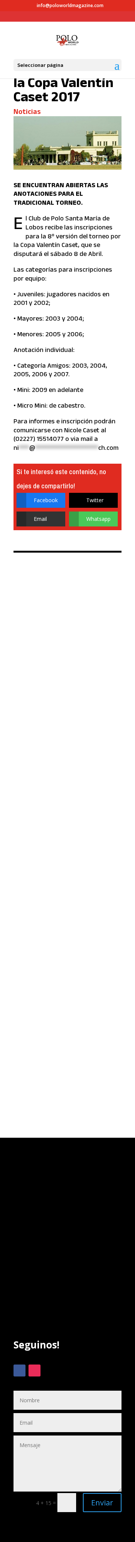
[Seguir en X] (50, 1370)
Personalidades (64, 641)
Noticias (27, 111)
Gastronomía (82, 776)
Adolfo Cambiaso (42, 776)
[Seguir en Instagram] (34, 1370)
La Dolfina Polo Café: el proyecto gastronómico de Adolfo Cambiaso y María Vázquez (66, 740)
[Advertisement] (67, 1252)
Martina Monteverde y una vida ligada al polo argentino (64, 876)
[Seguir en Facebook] (20, 1370)
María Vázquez (61, 782)
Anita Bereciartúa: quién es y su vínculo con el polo (67, 1002)
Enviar (102, 1503)
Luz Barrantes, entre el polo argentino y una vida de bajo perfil (65, 609)
